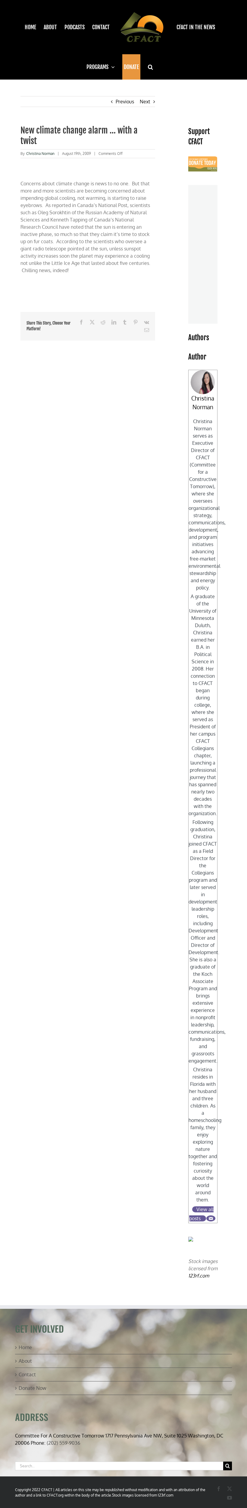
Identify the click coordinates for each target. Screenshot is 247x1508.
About (25, 1361)
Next (145, 102)
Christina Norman (40, 153)
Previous (125, 102)
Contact (27, 1374)
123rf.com (198, 1276)
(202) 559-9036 (63, 1443)
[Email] (210, 1218)
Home (25, 1347)
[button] (150, 67)
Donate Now (32, 1388)
